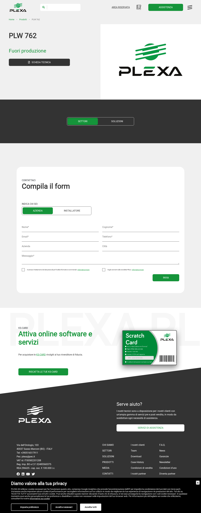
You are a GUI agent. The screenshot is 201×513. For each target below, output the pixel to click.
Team (134, 450)
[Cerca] (43, 7)
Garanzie (164, 456)
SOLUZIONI (117, 121)
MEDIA (105, 468)
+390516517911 (29, 452)
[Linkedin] (23, 474)
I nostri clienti (138, 445)
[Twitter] (33, 474)
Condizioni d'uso (168, 468)
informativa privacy (84, 270)
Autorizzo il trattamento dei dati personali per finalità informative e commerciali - (58, 270)
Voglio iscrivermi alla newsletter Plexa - (125, 270)
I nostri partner (138, 473)
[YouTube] (28, 474)
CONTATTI (107, 473)
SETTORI (82, 121)
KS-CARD (41, 354)
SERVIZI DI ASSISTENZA (150, 427)
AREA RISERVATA (121, 7)
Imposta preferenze (29, 507)
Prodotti (23, 19)
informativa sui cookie (40, 498)
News (162, 450)
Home (11, 19)
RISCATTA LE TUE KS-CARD (43, 371)
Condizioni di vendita (142, 468)
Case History (137, 462)
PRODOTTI (108, 462)
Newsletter (164, 462)
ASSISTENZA (166, 7)
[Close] (198, 483)
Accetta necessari (63, 507)
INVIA (166, 277)
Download (136, 456)
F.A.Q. (162, 445)
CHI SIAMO (108, 445)
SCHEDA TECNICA (40, 62)
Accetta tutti (91, 507)
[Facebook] (18, 474)
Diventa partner (167, 473)
